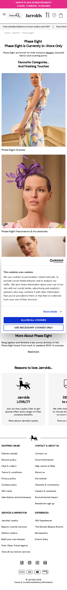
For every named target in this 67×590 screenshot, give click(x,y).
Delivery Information (43, 582)
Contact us (41, 453)
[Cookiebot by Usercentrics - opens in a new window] (49, 261)
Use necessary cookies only (33, 327)
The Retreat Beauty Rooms (49, 526)
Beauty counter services (14, 526)
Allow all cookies (33, 320)
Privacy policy (9, 478)
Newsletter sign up (44, 503)
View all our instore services (16, 551)
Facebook (22, 563)
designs (50, 52)
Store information (44, 459)
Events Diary (41, 539)
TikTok (37, 563)
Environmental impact (46, 497)
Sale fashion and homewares (16, 497)
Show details (50, 311)
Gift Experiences (43, 520)
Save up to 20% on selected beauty (33, 2)
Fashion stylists (9, 533)
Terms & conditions (12, 472)
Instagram (29, 563)
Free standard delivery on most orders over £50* (26, 26)
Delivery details (9, 453)
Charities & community (47, 484)
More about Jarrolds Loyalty (23, 420)
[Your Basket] (61, 15)
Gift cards (7, 491)
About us (40, 472)
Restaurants (41, 533)
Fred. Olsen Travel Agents (15, 545)
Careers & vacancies (45, 491)
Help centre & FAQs (45, 466)
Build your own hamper (13, 539)
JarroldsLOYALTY (23, 399)
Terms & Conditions (24, 582)
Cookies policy (9, 484)
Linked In (45, 563)
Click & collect (9, 466)
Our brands (41, 478)
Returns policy (9, 459)
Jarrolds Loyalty (10, 520)
